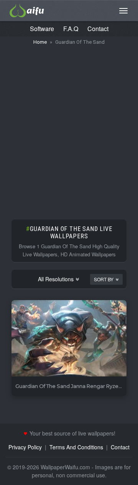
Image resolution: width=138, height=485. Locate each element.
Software (42, 28)
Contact (97, 28)
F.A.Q (70, 28)
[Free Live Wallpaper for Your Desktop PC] (27, 9)
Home (40, 42)
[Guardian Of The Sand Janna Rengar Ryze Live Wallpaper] (69, 338)
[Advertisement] (69, 128)
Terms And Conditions (76, 447)
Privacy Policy (25, 447)
